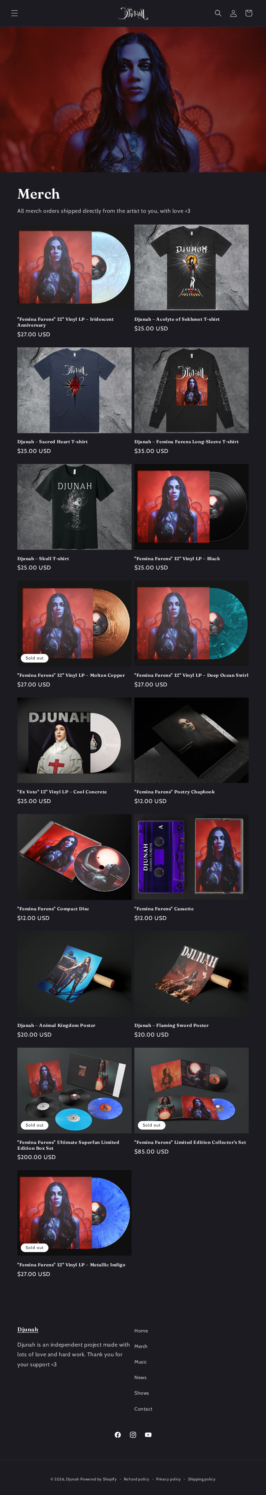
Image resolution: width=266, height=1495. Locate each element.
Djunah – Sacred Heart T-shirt (52, 441)
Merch (141, 1346)
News (140, 1377)
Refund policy (137, 1479)
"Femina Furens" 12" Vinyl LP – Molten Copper (71, 675)
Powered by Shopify (98, 1479)
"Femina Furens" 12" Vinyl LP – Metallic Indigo (71, 1264)
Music (140, 1362)
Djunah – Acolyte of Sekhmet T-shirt (177, 319)
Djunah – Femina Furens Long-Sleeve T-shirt (186, 441)
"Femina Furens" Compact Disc (53, 908)
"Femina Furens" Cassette (164, 908)
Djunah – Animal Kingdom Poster (56, 1025)
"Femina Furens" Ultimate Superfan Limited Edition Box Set (68, 1145)
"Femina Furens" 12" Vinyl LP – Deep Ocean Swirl (191, 675)
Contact (143, 1409)
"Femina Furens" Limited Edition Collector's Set (190, 1142)
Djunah (27, 1329)
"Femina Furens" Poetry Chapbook (174, 791)
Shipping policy (202, 1479)
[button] (14, 13)
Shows (141, 1393)
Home (141, 1331)
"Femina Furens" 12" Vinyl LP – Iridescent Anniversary (65, 322)
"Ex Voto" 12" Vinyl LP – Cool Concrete (62, 791)
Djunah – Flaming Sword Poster (171, 1025)
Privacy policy (168, 1479)
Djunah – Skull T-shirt (43, 558)
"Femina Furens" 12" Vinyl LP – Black (177, 558)
